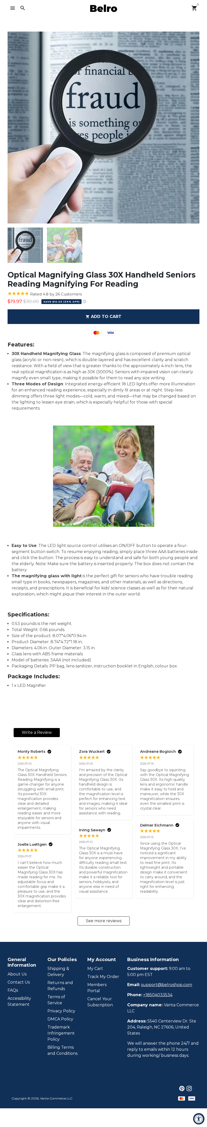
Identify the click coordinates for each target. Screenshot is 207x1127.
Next (192, 127)
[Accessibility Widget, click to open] (198, 1118)
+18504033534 (157, 994)
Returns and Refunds (60, 985)
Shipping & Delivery (58, 971)
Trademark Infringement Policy (61, 1033)
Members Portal (97, 987)
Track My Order (103, 976)
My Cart (95, 968)
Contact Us (19, 982)
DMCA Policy (60, 1019)
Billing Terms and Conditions (62, 1050)
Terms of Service (56, 999)
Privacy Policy (61, 1011)
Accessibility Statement (19, 1001)
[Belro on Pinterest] (182, 1088)
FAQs (13, 990)
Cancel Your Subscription (100, 1001)
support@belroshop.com (166, 984)
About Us (17, 974)
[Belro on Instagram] (189, 1088)
